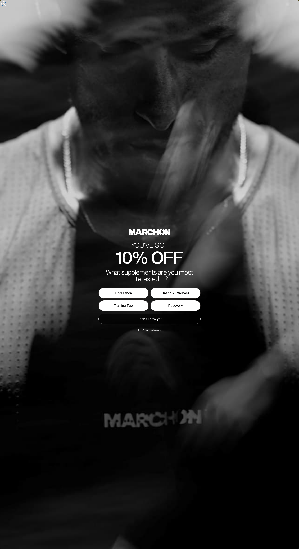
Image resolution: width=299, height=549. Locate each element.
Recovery (175, 305)
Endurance (123, 293)
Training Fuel (123, 305)
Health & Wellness (175, 293)
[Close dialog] (4, 4)
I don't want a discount (149, 330)
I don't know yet (149, 319)
